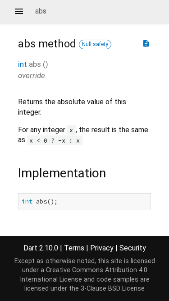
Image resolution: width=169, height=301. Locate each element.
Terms (74, 248)
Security (132, 248)
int (22, 64)
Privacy (102, 248)
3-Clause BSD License (113, 288)
